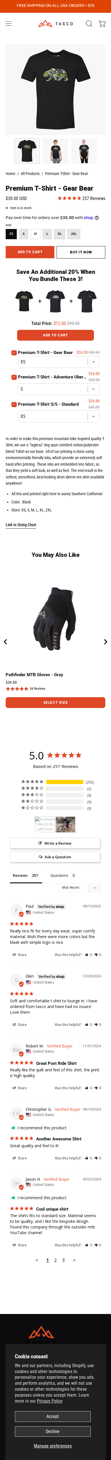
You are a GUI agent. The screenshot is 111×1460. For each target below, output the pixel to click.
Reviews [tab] (20, 875)
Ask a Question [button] (58, 856)
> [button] (74, 1260)
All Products (30, 173)
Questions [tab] (59, 875)
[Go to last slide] (5, 641)
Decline (52, 1431)
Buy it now (81, 252)
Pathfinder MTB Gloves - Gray (34, 674)
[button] (88, 24)
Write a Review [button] (57, 843)
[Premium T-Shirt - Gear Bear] (27, 151)
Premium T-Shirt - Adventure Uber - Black (52, 377)
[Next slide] (105, 641)
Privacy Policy (50, 1401)
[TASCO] (55, 23)
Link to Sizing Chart (21, 524)
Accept (52, 1416)
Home (10, 173)
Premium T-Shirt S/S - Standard (48, 404)
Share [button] (22, 954)
